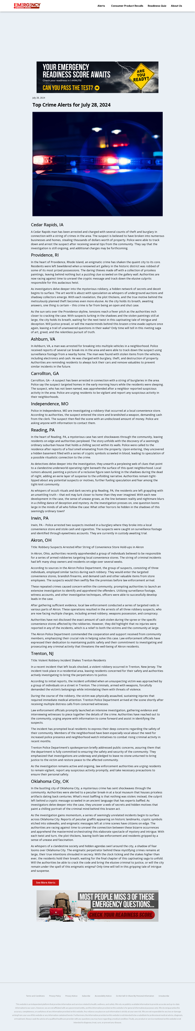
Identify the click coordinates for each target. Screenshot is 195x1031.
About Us (176, 5)
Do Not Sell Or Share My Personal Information (135, 996)
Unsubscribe (164, 996)
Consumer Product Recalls (127, 5)
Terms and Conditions (35, 996)
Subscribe (86, 996)
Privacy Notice (71, 996)
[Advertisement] (97, 34)
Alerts (101, 5)
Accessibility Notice (103, 996)
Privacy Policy (55, 996)
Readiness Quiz (157, 5)
